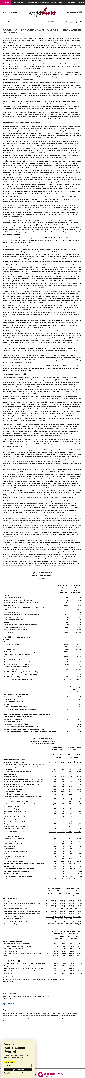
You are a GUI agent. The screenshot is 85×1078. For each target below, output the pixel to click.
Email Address (9, 1062)
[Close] (32, 1042)
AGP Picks (5, 2)
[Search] (67, 22)
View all (81, 2)
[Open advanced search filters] (71, 22)
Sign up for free (18, 1070)
